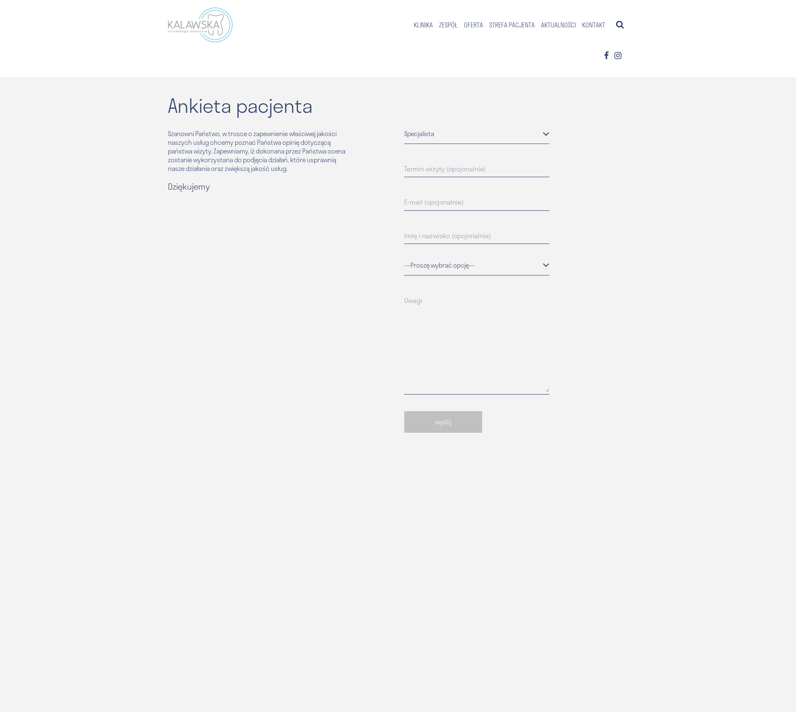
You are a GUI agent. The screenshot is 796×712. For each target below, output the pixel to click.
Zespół (448, 25)
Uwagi (413, 300)
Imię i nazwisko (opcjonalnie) (447, 235)
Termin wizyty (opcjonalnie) (445, 168)
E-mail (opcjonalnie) (434, 202)
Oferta (473, 25)
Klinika (423, 25)
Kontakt (593, 25)
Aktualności (558, 25)
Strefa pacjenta (512, 25)
